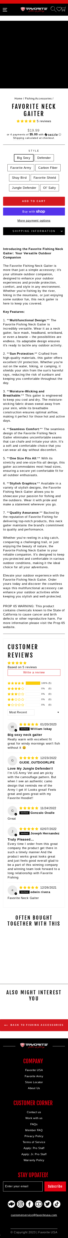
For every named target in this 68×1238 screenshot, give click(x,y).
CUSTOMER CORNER (33, 1103)
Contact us (34, 1112)
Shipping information (34, 231)
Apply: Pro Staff (34, 1148)
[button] (27, 121)
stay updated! (33, 1175)
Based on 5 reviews (22, 667)
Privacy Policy (34, 1136)
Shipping (18, 137)
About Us (34, 1088)
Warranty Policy (34, 1160)
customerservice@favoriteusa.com (34, 1215)
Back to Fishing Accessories (36, 1025)
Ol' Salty (49, 188)
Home (18, 98)
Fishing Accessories (38, 98)
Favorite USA (34, 1070)
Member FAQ (34, 1130)
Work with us (34, 1118)
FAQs (34, 1124)
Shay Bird (19, 177)
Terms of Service (34, 1142)
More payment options (34, 220)
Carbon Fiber (48, 167)
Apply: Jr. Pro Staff (34, 1154)
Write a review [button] (34, 672)
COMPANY (33, 1061)
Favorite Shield (45, 177)
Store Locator (34, 1082)
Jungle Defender (24, 188)
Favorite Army (20, 167)
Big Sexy (23, 158)
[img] (29, 724)
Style (34, 150)
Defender (44, 158)
